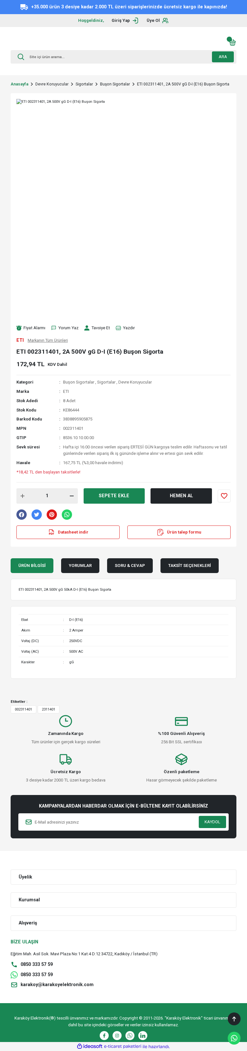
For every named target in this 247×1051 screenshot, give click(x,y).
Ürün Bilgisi (32, 565)
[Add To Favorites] (224, 496)
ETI (66, 391)
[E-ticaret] (123, 1046)
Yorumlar (80, 565)
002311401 (23, 709)
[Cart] (232, 42)
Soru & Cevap (130, 565)
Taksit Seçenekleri (189, 565)
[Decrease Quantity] (72, 496)
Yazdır (129, 327)
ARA (223, 56)
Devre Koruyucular (135, 382)
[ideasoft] (90, 1046)
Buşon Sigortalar (78, 382)
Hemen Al (181, 496)
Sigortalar (106, 382)
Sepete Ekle (114, 496)
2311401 (48, 709)
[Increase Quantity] (22, 496)
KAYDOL (212, 821)
